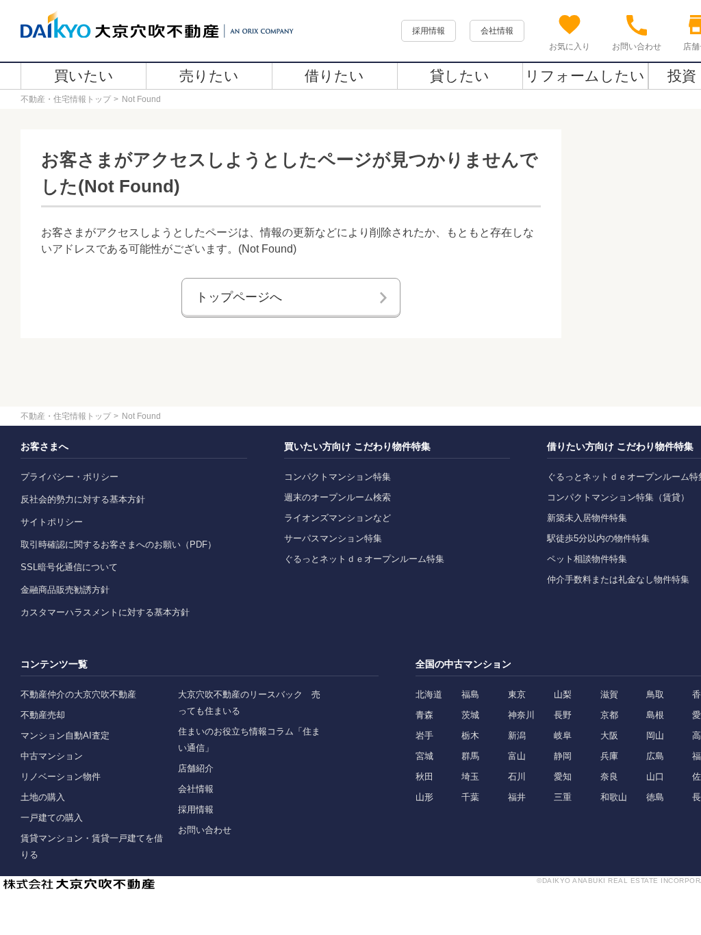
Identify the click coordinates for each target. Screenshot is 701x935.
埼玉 (470, 776)
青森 (424, 715)
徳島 (655, 797)
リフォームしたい (585, 76)
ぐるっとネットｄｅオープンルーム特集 (364, 559)
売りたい (209, 76)
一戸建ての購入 (52, 817)
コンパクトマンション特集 (337, 477)
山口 (655, 776)
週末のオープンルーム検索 (337, 497)
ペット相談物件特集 (587, 559)
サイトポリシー (52, 522)
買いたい (84, 76)
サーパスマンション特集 (333, 538)
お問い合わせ (204, 830)
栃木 (470, 735)
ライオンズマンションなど (337, 518)
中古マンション (52, 756)
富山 (517, 756)
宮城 (424, 756)
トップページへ (239, 297)
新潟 (517, 735)
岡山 (655, 735)
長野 (563, 715)
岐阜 (563, 735)
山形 (424, 797)
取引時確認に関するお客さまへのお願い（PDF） (118, 544)
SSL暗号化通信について (69, 567)
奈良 (609, 776)
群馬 (470, 756)
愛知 (563, 776)
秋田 (424, 776)
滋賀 (609, 694)
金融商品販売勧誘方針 (65, 590)
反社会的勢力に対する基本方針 (83, 499)
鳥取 (655, 694)
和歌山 (613, 797)
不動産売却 (43, 715)
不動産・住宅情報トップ (66, 99)
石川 (517, 776)
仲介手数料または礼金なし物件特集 (618, 579)
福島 (470, 694)
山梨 (563, 694)
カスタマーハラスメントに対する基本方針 (105, 612)
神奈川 (521, 715)
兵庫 (609, 756)
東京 (517, 694)
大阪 (609, 735)
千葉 (470, 797)
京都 (609, 715)
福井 (517, 797)
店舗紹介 (196, 768)
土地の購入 (43, 797)
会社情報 (497, 31)
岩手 (424, 735)
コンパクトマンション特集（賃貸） (618, 497)
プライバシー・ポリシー (69, 477)
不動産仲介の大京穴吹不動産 (78, 694)
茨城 (470, 715)
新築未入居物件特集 (587, 518)
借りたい (334, 76)
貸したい (459, 76)
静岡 (563, 756)
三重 (563, 797)
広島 (655, 756)
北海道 (429, 694)
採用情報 (428, 31)
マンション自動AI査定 (65, 735)
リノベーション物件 (61, 776)
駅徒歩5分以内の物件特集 (598, 538)
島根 (655, 715)
